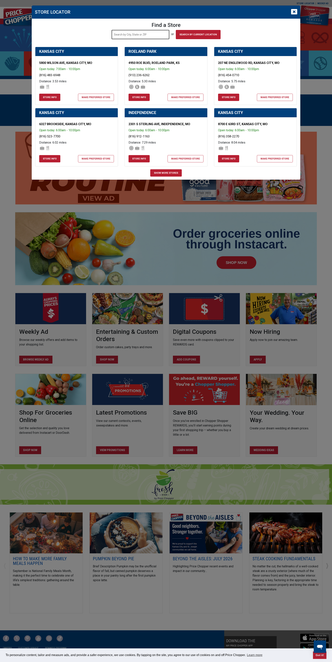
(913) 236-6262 (139, 75)
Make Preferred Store (96, 97)
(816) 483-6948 (49, 75)
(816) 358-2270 (228, 136)
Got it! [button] (320, 655)
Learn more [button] (254, 655)
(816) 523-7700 (49, 136)
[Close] (294, 12)
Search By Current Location (198, 34)
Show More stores (166, 173)
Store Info (50, 97)
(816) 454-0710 (228, 75)
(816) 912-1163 (139, 136)
